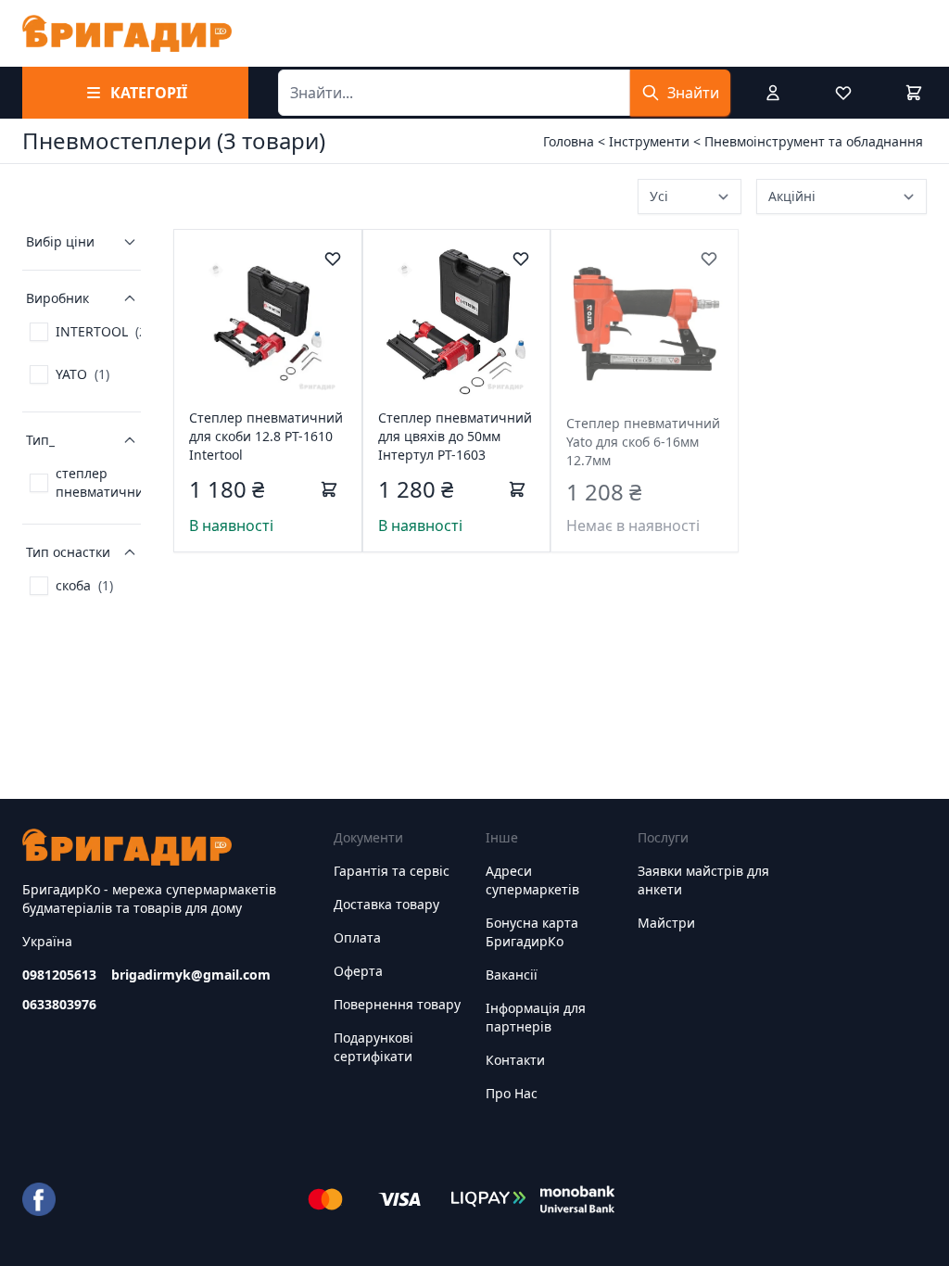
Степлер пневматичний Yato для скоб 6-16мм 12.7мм (643, 441)
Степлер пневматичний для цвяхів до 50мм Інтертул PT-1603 (455, 436)
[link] (90, 332)
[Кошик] (914, 93)
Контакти (515, 1060)
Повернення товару (397, 1004)
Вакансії (512, 974)
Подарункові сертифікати (373, 1047)
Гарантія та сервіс (391, 871)
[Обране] (843, 93)
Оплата (357, 937)
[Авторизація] (773, 93)
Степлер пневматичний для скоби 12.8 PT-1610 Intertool (266, 436)
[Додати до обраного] (332, 258)
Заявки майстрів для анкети (703, 880)
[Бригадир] (127, 33)
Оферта (358, 971)
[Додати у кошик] (329, 489)
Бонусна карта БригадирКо (532, 932)
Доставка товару (386, 904)
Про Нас (512, 1093)
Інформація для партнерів (536, 1017)
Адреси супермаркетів (532, 880)
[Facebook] (39, 1199)
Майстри (666, 922)
